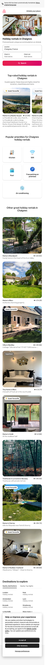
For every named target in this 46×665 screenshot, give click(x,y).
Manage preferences (22, 651)
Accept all (22, 640)
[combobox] (22, 49)
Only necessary (22, 646)
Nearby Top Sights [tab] (26, 586)
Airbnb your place (33, 11)
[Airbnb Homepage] (4, 11)
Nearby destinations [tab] (10, 586)
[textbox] (12, 56)
